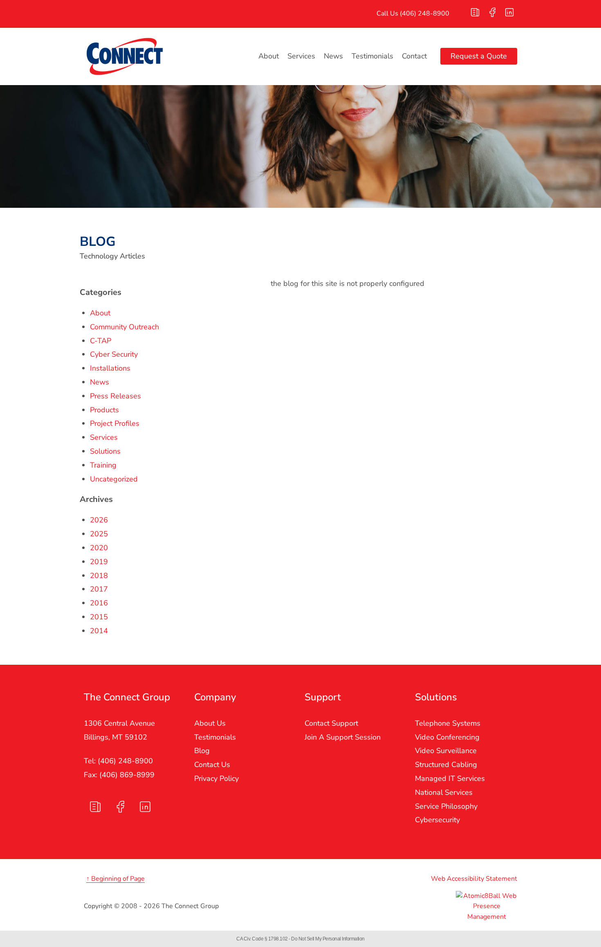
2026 (99, 520)
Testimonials (372, 56)
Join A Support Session (343, 737)
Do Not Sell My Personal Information (328, 939)
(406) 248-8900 (424, 13)
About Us (210, 723)
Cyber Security (114, 354)
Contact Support (331, 723)
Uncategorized (114, 479)
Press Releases (115, 396)
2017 (99, 589)
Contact (414, 56)
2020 (99, 548)
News (333, 56)
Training (103, 465)
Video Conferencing (447, 737)
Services (301, 56)
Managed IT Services (450, 778)
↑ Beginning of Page (115, 878)
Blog (202, 751)
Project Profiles (114, 423)
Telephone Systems (447, 723)
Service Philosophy (446, 806)
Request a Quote (479, 56)
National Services (444, 792)
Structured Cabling (446, 764)
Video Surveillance (446, 751)
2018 (99, 575)
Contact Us (212, 764)
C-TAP (100, 341)
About (268, 56)
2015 (99, 617)
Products (104, 410)
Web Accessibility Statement (474, 878)
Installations (110, 368)
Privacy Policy (216, 778)
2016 (99, 603)
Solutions (105, 451)
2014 (99, 631)
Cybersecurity (437, 820)
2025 (99, 534)
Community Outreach (124, 327)
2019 (99, 562)
